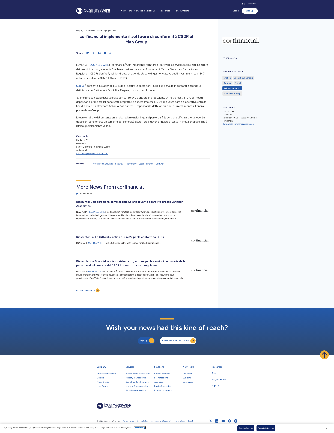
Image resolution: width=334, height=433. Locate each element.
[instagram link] (235, 421)
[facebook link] (229, 421)
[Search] (242, 4)
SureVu (80, 85)
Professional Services (103, 163)
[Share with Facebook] (99, 53)
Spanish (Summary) (243, 78)
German (227, 83)
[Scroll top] (324, 354)
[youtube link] (223, 421)
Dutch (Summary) (232, 93)
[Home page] (93, 11)
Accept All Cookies (266, 428)
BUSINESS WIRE (99, 64)
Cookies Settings (246, 428)
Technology (130, 163)
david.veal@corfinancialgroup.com (92, 153)
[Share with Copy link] (111, 53)
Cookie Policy (139, 427)
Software (160, 163)
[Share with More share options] (116, 53)
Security (119, 163)
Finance (149, 163)
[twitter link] (210, 421)
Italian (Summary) (232, 88)
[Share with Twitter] (93, 53)
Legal (141, 163)
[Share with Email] (105, 53)
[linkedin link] (216, 421)
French (238, 83)
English (227, 78)
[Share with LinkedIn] (88, 53)
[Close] (326, 428)
